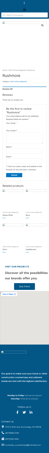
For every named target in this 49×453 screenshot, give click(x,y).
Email (9, 157)
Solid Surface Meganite (17, 70)
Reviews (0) (8, 89)
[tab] (24, 89)
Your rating (11, 123)
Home (5, 70)
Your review (11, 131)
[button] (24, 10)
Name (9, 147)
